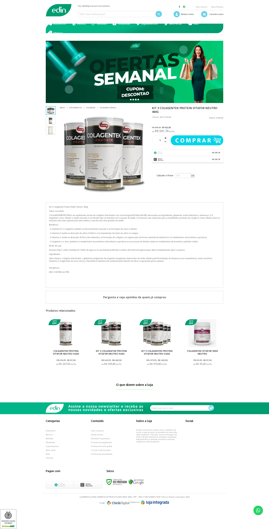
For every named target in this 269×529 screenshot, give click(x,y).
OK (192, 175)
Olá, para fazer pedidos (94, 6)
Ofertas (49, 458)
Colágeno (90, 107)
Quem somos (97, 434)
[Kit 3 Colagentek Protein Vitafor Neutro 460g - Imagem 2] (50, 120)
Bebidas (49, 438)
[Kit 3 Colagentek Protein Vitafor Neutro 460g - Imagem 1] (51, 110)
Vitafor (219, 118)
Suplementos (75, 107)
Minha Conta (187, 14)
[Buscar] (159, 14)
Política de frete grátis (101, 446)
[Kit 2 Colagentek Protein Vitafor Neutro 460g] (111, 343)
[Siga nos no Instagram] (184, 7)
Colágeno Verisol (108, 107)
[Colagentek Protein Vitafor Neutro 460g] (66, 343)
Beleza (49, 434)
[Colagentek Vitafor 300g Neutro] (202, 343)
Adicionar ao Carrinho (66, 363)
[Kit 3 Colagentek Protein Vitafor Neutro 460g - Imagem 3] (50, 130)
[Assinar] (211, 408)
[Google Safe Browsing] (136, 481)
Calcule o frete (165, 175)
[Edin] (59, 10)
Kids (48, 454)
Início (62, 107)
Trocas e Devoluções (101, 450)
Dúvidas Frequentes (100, 438)
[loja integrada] (155, 502)
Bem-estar (51, 450)
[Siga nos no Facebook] (179, 7)
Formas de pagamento (101, 442)
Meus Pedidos (217, 7)
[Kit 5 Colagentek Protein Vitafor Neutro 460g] (157, 343)
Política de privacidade (101, 454)
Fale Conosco (201, 7)
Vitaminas (50, 442)
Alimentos (50, 431)
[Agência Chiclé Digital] (118, 503)
